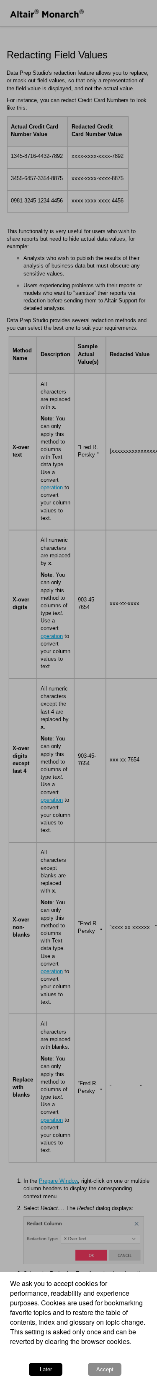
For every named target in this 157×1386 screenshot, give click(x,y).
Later (46, 1369)
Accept (104, 1369)
